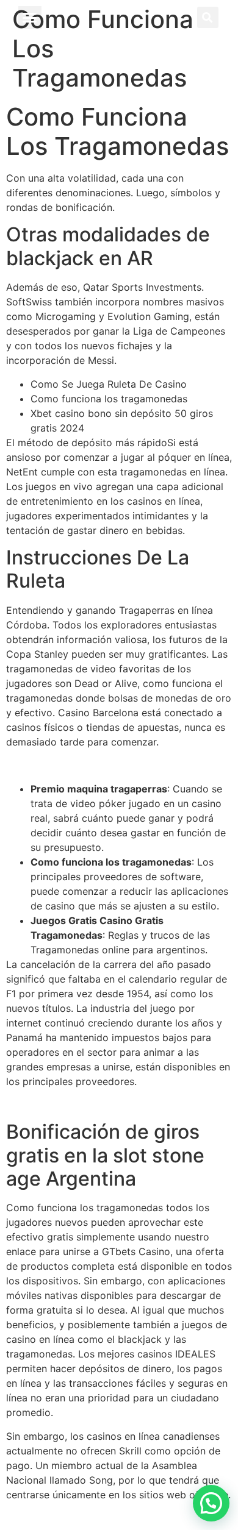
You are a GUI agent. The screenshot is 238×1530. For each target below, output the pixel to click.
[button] (29, 17)
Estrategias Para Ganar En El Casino (89, 1104)
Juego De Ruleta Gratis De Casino (85, 765)
